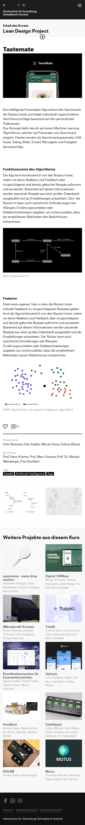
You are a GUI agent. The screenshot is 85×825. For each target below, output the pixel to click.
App (50, 474)
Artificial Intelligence (30, 474)
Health (8, 474)
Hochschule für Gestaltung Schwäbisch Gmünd (32, 818)
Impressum (8, 809)
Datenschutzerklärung (26, 809)
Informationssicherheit (51, 809)
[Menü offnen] (79, 5)
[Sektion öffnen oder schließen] (42, 37)
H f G (20, 10)
